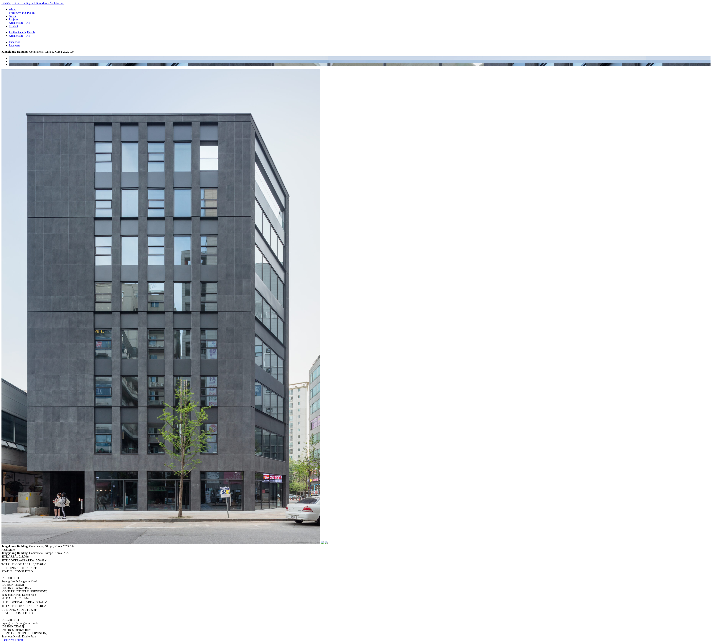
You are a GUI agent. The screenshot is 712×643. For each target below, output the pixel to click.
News (12, 16)
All (28, 22)
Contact (13, 26)
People (31, 12)
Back (4, 639)
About (12, 9)
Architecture (16, 22)
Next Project (15, 639)
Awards (21, 12)
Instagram (14, 45)
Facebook (14, 42)
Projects (13, 19)
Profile (13, 12)
